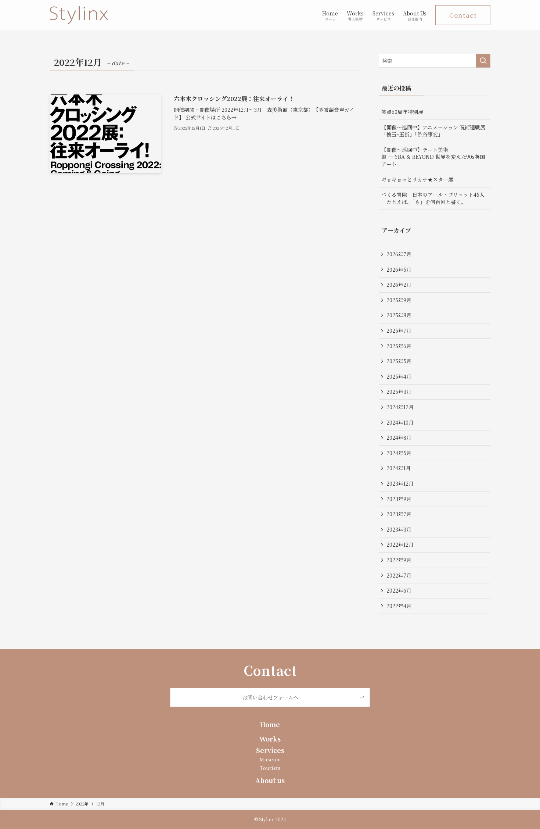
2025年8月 (398, 315)
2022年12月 (400, 544)
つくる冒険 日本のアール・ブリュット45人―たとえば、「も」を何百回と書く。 (433, 198)
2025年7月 (398, 330)
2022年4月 (398, 606)
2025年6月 (398, 346)
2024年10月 (400, 422)
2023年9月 (398, 499)
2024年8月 (398, 437)
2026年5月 (398, 269)
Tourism (270, 767)
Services (270, 750)
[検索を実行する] (483, 61)
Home (270, 724)
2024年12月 (400, 407)
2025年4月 (398, 376)
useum (272, 759)
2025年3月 (398, 391)
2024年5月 (398, 453)
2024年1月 (398, 468)
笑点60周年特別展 (402, 111)
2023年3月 (398, 529)
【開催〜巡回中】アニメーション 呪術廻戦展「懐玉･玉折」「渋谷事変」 (433, 131)
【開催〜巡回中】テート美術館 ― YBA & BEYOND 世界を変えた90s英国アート (433, 157)
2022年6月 (398, 590)
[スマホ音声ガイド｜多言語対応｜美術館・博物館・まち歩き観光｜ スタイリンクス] (79, 15)
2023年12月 (400, 483)
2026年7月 (398, 254)
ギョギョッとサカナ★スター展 (417, 179)
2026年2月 (398, 284)
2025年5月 (398, 361)
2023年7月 (398, 514)
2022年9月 (398, 560)
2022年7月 (398, 575)
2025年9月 (398, 300)
